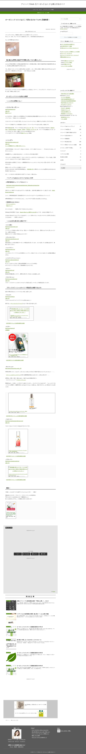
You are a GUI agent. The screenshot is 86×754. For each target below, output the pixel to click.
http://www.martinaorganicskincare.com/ (14, 421)
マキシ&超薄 (64, 119)
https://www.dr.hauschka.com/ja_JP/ (13, 368)
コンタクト (22, 741)
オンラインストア (10, 187)
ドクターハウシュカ (20, 379)
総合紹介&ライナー (65, 117)
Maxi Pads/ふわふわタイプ (67, 102)
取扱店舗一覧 (30, 169)
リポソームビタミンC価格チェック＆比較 (70, 51)
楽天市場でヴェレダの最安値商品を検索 (15, 323)
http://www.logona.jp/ (10, 328)
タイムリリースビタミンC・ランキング (70, 55)
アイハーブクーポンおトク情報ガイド (40, 733)
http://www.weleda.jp (10, 296)
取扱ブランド (8, 113)
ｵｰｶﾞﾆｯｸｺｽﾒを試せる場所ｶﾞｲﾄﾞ (68, 44)
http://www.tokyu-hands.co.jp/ (11, 142)
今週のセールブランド (69, 60)
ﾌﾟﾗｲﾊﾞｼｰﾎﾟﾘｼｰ (63, 29)
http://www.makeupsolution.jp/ (12, 259)
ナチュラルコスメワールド (16, 303)
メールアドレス (64, 31)
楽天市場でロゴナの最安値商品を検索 (14, 360)
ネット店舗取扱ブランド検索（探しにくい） (15, 145)
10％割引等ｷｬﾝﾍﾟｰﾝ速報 (66, 46)
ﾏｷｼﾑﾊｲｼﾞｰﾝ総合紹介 (65, 108)
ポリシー (17, 741)
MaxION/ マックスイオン (66, 113)
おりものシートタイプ (66, 104)
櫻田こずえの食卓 (36, 735)
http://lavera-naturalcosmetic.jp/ (12, 461)
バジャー (28, 127)
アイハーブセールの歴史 (66, 66)
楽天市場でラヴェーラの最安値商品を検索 (15, 479)
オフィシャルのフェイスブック (13, 374)
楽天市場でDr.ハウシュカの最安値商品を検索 (16, 416)
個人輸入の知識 (9, 527)
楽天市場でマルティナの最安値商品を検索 (15, 456)
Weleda (10, 127)
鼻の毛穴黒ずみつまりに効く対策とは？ (41, 732)
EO (32, 127)
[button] (80, 19)
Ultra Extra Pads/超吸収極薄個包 (68, 100)
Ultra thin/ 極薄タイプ (66, 111)
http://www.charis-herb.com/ (11, 226)
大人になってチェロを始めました (39, 737)
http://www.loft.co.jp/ (9, 270)
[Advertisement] (30, 24)
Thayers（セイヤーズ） (31, 129)
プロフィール (11, 741)
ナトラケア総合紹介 (65, 97)
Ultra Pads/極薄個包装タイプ (67, 99)
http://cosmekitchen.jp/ (10, 109)
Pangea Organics (12, 129)
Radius (23, 129)
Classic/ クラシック (65, 110)
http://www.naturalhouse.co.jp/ (12, 239)
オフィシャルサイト (10, 204)
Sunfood (19, 129)
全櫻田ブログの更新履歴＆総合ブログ (16, 745)
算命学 (15, 746)
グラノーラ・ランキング (66, 53)
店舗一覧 (7, 111)
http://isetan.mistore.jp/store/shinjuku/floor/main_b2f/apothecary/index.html (22, 185)
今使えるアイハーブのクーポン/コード (70, 48)
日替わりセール (67, 64)
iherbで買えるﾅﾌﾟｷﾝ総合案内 (67, 93)
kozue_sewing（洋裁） (65, 730)
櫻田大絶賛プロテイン (66, 57)
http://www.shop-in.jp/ (10, 249)
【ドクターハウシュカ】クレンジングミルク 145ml (18, 411)
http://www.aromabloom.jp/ (11, 279)
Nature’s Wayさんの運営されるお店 (28, 212)
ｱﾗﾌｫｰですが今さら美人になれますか (40, 730)
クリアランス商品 (68, 62)
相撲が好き (20, 746)
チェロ (11, 746)
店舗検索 (7, 330)
